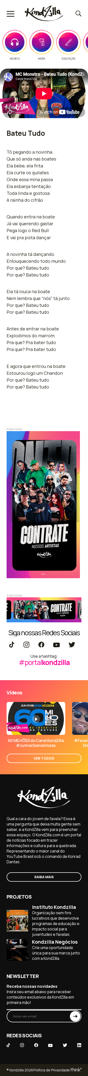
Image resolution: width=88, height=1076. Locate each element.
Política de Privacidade (51, 1070)
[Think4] (75, 1070)
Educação (68, 58)
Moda (41, 58)
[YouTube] (56, 645)
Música (15, 58)
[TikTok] (11, 645)
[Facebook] (41, 645)
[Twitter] (71, 645)
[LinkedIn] (79, 1045)
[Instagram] (26, 645)
